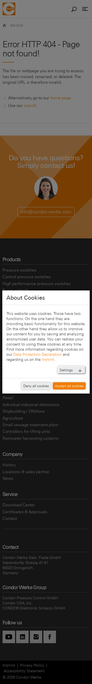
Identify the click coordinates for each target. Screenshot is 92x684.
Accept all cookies (69, 386)
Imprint (48, 359)
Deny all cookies (36, 386)
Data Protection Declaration (37, 354)
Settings (66, 370)
